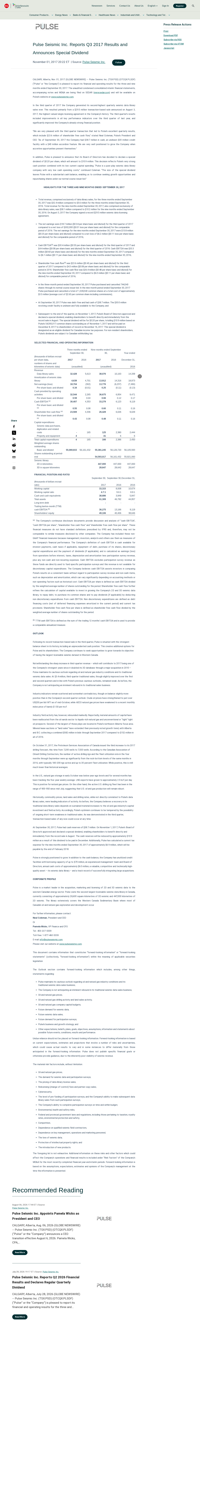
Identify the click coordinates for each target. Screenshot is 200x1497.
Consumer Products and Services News (39, 15)
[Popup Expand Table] (140, 376)
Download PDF (171, 35)
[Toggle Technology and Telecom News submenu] (169, 15)
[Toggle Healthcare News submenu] (117, 15)
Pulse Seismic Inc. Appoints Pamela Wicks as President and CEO (45, 1216)
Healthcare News (107, 15)
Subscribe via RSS (172, 39)
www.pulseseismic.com (62, 97)
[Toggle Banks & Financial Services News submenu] (96, 15)
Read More (20, 1252)
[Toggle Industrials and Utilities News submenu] (143, 15)
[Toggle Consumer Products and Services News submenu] (52, 15)
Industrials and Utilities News (131, 15)
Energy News (61, 15)
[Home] (16, 5)
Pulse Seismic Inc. (93, 62)
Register (180, 6)
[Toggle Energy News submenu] (70, 15)
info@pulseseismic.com (51, 939)
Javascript (169, 48)
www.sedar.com (101, 92)
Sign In (165, 6)
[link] (97, 6)
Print (166, 31)
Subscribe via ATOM (174, 44)
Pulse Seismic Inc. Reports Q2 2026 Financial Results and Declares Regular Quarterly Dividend (45, 1282)
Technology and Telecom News (156, 15)
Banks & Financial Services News (83, 15)
